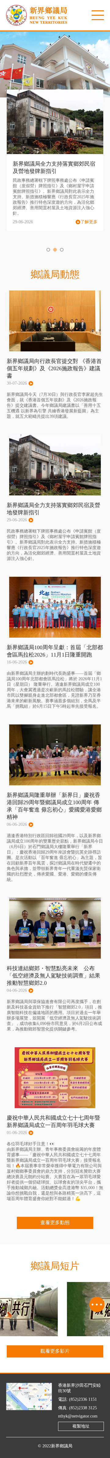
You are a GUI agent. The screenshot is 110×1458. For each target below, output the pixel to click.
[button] (48, 250)
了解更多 (88, 222)
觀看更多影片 (55, 1351)
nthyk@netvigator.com (77, 1416)
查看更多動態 (55, 1222)
